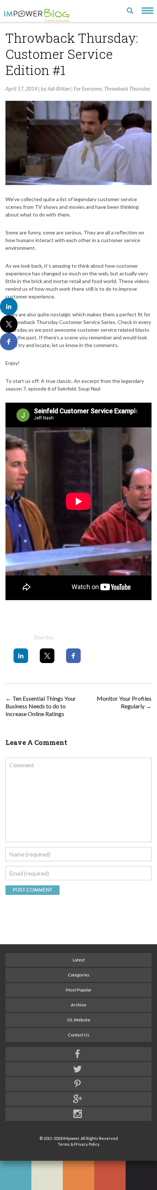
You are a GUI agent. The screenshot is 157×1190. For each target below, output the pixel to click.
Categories (78, 975)
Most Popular (79, 990)
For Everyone (88, 89)
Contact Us (78, 1035)
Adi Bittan (58, 89)
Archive (78, 1005)
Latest (79, 960)
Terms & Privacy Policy (79, 1144)
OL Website (78, 1020)
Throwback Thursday (127, 89)
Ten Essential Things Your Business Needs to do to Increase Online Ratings (40, 706)
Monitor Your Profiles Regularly (124, 702)
